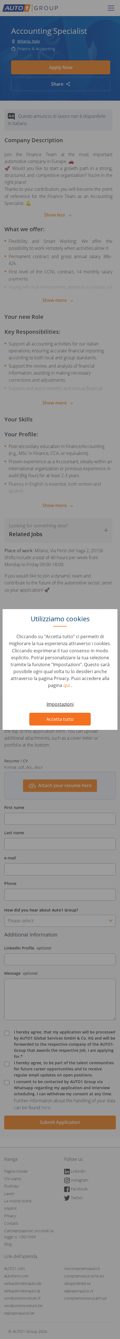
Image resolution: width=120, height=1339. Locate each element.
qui (67, 685)
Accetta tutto (60, 719)
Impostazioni (60, 704)
